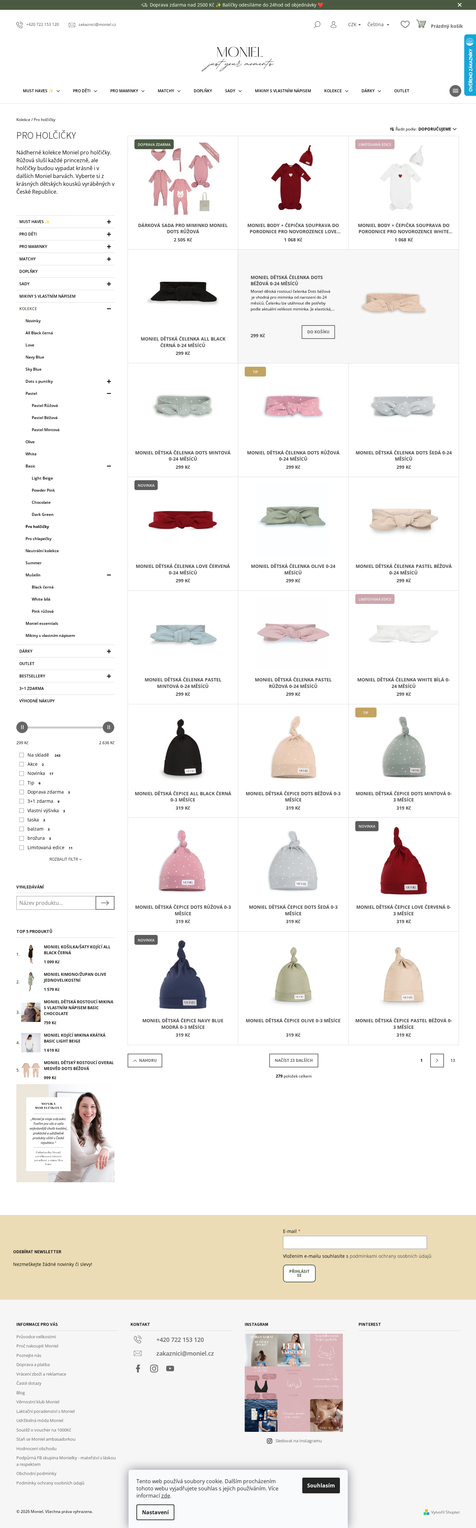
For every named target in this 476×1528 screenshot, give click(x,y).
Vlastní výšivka (46, 810)
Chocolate (41, 502)
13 (452, 1060)
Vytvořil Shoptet (445, 1512)
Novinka (40, 773)
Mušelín (33, 575)
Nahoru (148, 1060)
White (31, 454)
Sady (24, 284)
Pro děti (28, 234)
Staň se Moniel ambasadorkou (46, 1439)
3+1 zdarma (31, 688)
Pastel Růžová (45, 405)
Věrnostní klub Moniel (37, 1402)
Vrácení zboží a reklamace (41, 1374)
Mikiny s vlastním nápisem (47, 296)
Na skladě (44, 755)
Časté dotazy (29, 1383)
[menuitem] (41, 91)
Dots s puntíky (39, 381)
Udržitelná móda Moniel (39, 1420)
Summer (34, 563)
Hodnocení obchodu (36, 1448)
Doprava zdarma (48, 792)
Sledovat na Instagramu (298, 1441)
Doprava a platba (33, 1364)
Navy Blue (35, 357)
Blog (20, 1393)
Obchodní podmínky (36, 1473)
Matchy (27, 259)
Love (30, 345)
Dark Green (43, 514)
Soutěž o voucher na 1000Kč (43, 1430)
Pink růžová (43, 611)
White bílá (41, 599)
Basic (30, 466)
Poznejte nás (28, 1355)
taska (36, 820)
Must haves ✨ (34, 221)
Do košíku (318, 332)
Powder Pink (43, 490)
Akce (35, 764)
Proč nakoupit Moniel (37, 1346)
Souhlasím (321, 1485)
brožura (39, 838)
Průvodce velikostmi (36, 1337)
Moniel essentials (42, 623)
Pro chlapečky (38, 538)
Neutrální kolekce (42, 550)
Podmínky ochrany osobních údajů (50, 1483)
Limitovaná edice (50, 847)
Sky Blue (34, 369)
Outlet (26, 663)
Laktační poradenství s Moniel (45, 1411)
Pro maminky (33, 246)
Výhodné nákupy (37, 701)
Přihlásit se (299, 1273)
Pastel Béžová (45, 417)
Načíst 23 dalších (294, 1060)
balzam (38, 829)
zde (165, 1495)
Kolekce (28, 308)
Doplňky (28, 271)
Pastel (31, 393)
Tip (34, 783)
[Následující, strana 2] (437, 1060)
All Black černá (39, 333)
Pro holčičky (37, 526)
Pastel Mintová (46, 429)
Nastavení (155, 1512)
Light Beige (42, 478)
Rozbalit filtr (63, 859)
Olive (30, 442)
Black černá (43, 587)
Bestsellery (32, 676)
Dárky (25, 651)
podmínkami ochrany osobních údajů (391, 1256)
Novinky (33, 321)
